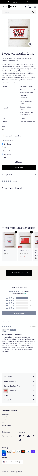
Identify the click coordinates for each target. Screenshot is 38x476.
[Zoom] (30, 44)
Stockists (4, 420)
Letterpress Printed (26, 86)
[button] (7, 181)
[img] (6, 327)
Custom (22, 107)
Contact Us (5, 414)
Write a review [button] (19, 313)
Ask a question (7, 174)
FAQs (3, 423)
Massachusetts (25, 227)
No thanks (7, 144)
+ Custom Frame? (8, 151)
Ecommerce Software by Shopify (12, 472)
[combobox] (19, 12)
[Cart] (29, 7)
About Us (5, 417)
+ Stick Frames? (7, 141)
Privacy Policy (6, 425)
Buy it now (19, 167)
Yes (5, 147)
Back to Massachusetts (20, 273)
